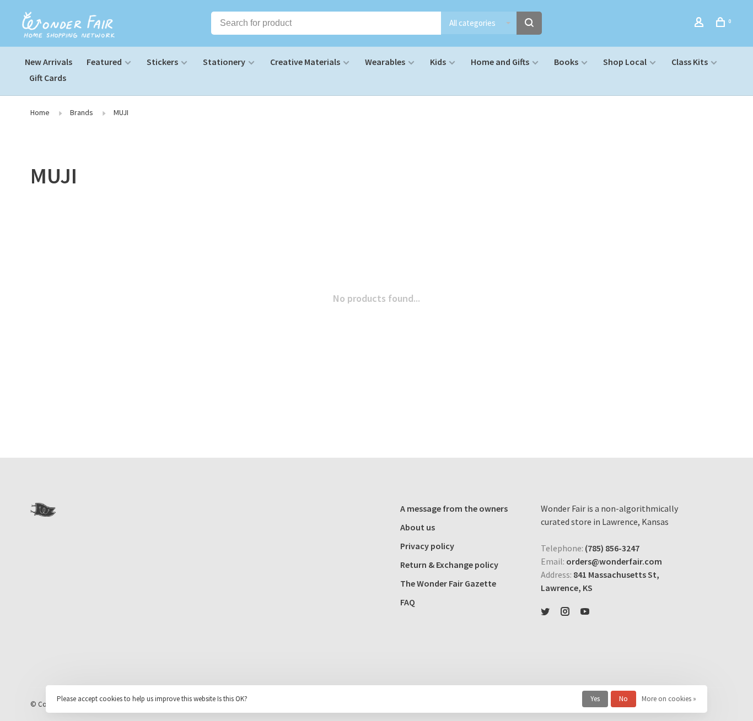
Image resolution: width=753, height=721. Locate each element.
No (623, 698)
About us (417, 527)
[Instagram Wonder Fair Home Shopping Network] (565, 611)
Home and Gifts (500, 61)
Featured (104, 61)
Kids (438, 61)
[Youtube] (584, 611)
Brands (81, 112)
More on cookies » (669, 698)
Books (566, 61)
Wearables (385, 61)
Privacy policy (427, 545)
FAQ (407, 602)
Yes (595, 698)
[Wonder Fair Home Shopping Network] (43, 510)
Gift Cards (47, 77)
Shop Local (625, 61)
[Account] (700, 24)
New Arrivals (48, 61)
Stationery (224, 61)
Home (40, 112)
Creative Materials (305, 61)
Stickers (162, 61)
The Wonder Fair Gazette (448, 583)
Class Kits (689, 61)
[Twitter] (545, 611)
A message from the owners (454, 508)
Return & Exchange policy (449, 564)
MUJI (121, 112)
